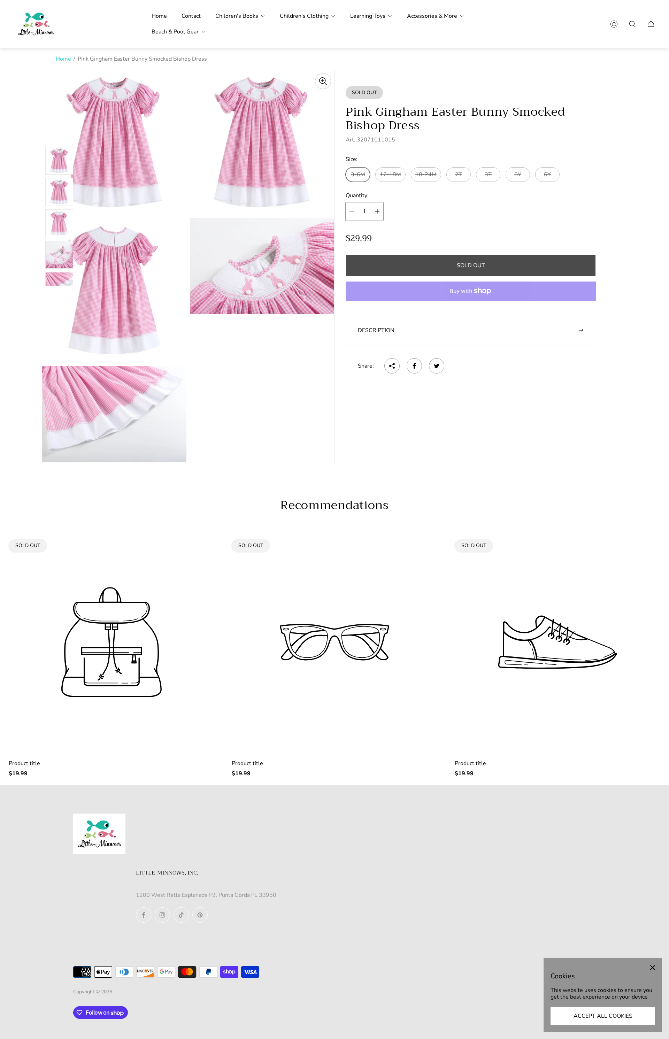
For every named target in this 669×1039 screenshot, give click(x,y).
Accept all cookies (603, 1016)
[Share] (392, 366)
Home (63, 59)
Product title (24, 763)
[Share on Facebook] (414, 366)
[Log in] (614, 24)
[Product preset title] (111, 642)
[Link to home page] (99, 834)
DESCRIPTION (376, 330)
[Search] (632, 24)
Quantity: (357, 195)
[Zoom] (323, 81)
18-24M (426, 174)
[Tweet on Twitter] (436, 366)
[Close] (652, 967)
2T (458, 174)
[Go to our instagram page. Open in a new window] (162, 915)
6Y (547, 174)
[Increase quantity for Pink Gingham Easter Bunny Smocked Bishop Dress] (377, 211)
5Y (517, 174)
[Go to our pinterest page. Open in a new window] (200, 915)
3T (488, 174)
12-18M (390, 174)
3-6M (358, 174)
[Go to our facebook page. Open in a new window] (143, 915)
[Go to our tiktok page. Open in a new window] (181, 915)
